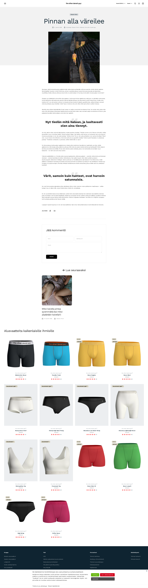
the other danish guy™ (20, 373)
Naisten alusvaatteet (10, 559)
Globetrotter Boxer (20, 375)
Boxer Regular (92, 375)
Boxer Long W (127, 486)
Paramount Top (56, 486)
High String (21, 533)
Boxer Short (127, 375)
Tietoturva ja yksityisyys (39, 586)
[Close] (146, 571)
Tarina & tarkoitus (95, 556)
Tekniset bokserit (135, 556)
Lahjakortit (7, 562)
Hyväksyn (95, 574)
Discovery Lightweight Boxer (127, 430)
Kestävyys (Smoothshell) (97, 559)
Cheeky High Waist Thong (56, 430)
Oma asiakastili (8, 567)
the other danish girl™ (20, 428)
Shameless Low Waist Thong (92, 430)
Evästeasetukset (94, 564)
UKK (44, 556)
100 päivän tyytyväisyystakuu (51, 564)
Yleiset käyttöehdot (54, 586)
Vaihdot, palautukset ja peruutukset (53, 559)
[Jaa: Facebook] (50, 211)
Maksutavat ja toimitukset (50, 562)
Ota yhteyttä (46, 567)
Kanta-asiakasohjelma (10, 564)
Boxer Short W (91, 486)
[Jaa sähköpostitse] (54, 211)
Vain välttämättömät (107, 574)
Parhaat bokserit (135, 559)
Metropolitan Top (21, 486)
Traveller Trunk (56, 375)
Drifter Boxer (56, 533)
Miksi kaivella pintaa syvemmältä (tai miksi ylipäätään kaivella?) (52, 312)
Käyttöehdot (93, 567)
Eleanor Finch (74, 14)
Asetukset (95, 579)
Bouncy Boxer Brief (20, 430)
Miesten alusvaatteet (10, 556)
